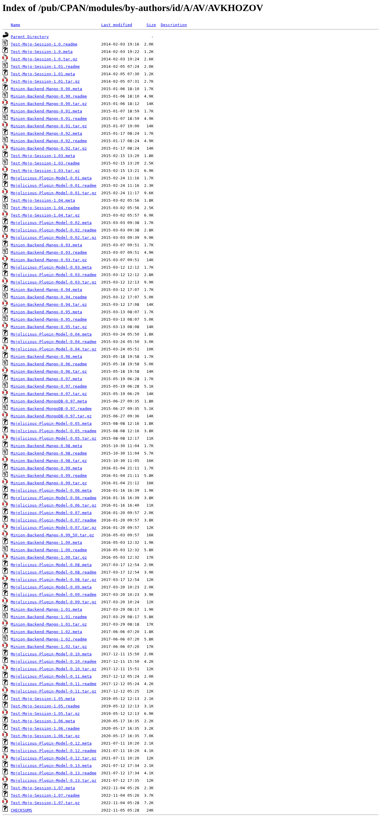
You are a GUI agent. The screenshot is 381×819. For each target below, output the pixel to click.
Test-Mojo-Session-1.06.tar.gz (45, 736)
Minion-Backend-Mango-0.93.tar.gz (49, 260)
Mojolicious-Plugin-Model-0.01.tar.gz (53, 193)
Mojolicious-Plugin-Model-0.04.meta (51, 334)
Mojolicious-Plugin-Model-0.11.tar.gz (53, 691)
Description (174, 25)
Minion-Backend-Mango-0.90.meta (46, 89)
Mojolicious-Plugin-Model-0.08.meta (51, 565)
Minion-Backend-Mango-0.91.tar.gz (49, 126)
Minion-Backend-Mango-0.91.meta (46, 111)
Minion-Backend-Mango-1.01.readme (49, 617)
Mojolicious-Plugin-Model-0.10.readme (53, 661)
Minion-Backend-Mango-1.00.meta (46, 542)
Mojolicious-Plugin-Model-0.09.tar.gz (53, 602)
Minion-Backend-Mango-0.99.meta (46, 468)
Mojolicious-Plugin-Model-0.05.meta (51, 423)
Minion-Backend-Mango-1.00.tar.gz (49, 557)
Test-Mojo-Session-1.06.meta (43, 721)
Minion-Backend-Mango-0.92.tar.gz (49, 148)
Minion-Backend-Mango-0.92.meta (46, 133)
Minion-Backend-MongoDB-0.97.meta (49, 401)
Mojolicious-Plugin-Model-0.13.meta (51, 765)
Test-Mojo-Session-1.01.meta (43, 74)
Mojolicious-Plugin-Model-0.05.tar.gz (53, 438)
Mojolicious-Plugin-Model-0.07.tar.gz (53, 527)
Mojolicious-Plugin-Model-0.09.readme (53, 594)
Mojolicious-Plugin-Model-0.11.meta (51, 676)
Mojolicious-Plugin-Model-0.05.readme (53, 431)
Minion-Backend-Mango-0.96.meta (46, 356)
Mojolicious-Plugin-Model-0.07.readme (53, 520)
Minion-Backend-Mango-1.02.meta (46, 631)
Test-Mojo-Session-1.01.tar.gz (45, 81)
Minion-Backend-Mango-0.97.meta (46, 379)
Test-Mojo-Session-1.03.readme (45, 163)
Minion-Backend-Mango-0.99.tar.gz (49, 483)
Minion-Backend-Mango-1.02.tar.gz (49, 646)
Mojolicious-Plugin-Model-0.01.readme (53, 185)
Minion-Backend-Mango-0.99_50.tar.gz (52, 535)
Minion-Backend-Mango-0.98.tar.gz (49, 460)
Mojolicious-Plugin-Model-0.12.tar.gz (53, 758)
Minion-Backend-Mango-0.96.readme (49, 364)
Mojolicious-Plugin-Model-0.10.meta (51, 654)
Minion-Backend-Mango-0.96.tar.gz (49, 371)
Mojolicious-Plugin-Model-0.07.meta (51, 512)
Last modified (116, 25)
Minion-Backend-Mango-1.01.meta (46, 609)
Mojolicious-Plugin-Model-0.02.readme (53, 230)
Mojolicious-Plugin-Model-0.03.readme (53, 275)
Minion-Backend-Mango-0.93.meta (46, 245)
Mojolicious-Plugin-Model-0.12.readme (53, 750)
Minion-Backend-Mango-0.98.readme (49, 453)
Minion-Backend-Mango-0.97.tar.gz (49, 394)
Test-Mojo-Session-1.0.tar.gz (44, 59)
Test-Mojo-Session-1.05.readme (45, 706)
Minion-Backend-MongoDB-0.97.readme (51, 408)
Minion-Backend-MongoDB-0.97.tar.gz (51, 416)
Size (151, 25)
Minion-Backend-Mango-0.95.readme (49, 319)
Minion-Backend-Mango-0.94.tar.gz (49, 304)
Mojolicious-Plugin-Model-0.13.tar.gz (53, 780)
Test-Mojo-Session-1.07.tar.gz (45, 803)
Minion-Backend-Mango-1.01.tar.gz (49, 624)
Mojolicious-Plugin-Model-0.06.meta (51, 490)
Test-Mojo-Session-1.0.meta (42, 51)
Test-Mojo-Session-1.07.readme (45, 795)
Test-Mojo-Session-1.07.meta (43, 788)
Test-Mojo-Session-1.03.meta (43, 156)
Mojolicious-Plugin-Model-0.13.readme (53, 773)
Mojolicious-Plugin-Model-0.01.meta (51, 178)
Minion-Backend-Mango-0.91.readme (49, 118)
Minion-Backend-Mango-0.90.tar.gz (49, 103)
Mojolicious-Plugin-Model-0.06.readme (53, 498)
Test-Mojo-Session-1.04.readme (45, 208)
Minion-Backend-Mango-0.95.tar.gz (49, 327)
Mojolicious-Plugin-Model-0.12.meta (51, 743)
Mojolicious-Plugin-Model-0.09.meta (51, 587)
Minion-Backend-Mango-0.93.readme (49, 252)
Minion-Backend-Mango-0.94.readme (49, 297)
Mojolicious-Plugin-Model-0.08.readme (53, 572)
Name (15, 25)
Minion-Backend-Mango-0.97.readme (49, 386)
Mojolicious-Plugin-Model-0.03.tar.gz (53, 282)
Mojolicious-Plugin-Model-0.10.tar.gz (53, 669)
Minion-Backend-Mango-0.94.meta (46, 289)
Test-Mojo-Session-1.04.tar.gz (45, 215)
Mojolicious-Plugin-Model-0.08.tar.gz (53, 579)
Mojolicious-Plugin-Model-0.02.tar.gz (53, 237)
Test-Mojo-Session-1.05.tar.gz (45, 713)
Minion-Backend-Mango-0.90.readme (49, 96)
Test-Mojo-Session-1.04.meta (43, 200)
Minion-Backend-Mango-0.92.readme (49, 141)
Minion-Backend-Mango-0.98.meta (46, 446)
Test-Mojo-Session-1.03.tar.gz (45, 170)
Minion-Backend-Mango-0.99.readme (49, 475)
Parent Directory (30, 37)
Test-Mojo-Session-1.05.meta (43, 698)
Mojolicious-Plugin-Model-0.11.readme (53, 684)
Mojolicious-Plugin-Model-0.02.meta (51, 222)
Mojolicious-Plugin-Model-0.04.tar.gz (53, 349)
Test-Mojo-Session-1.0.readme (44, 44)
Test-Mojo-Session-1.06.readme (45, 728)
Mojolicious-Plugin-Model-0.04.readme (53, 341)
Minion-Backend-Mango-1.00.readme (49, 550)
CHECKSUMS (21, 810)
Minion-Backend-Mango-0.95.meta (46, 312)
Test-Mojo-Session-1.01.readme (45, 66)
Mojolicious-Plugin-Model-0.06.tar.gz (53, 505)
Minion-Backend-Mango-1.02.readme (49, 639)
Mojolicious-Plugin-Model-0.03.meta (51, 267)
